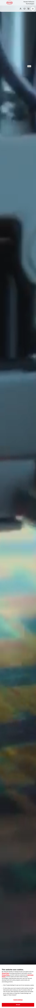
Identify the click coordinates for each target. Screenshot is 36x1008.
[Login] (20, 9)
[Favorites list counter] (24, 8)
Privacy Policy (6, 975)
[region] (18, 986)
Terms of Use (5, 973)
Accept (18, 1004)
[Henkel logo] (9, 3)
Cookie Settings (18, 999)
